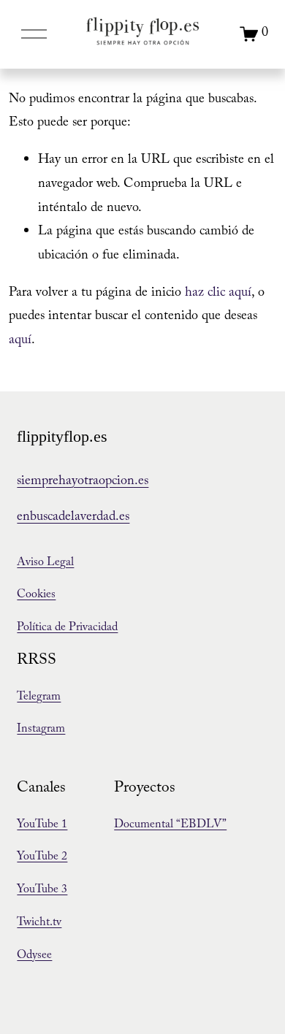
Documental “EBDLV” (170, 825)
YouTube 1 (42, 825)
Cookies (36, 595)
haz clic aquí (218, 294)
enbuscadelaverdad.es (73, 518)
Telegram (39, 698)
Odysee (34, 956)
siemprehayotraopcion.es (82, 482)
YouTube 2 (42, 858)
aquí (20, 341)
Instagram (41, 730)
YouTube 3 (42, 890)
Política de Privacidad (67, 628)
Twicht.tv (39, 923)
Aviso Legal (45, 563)
